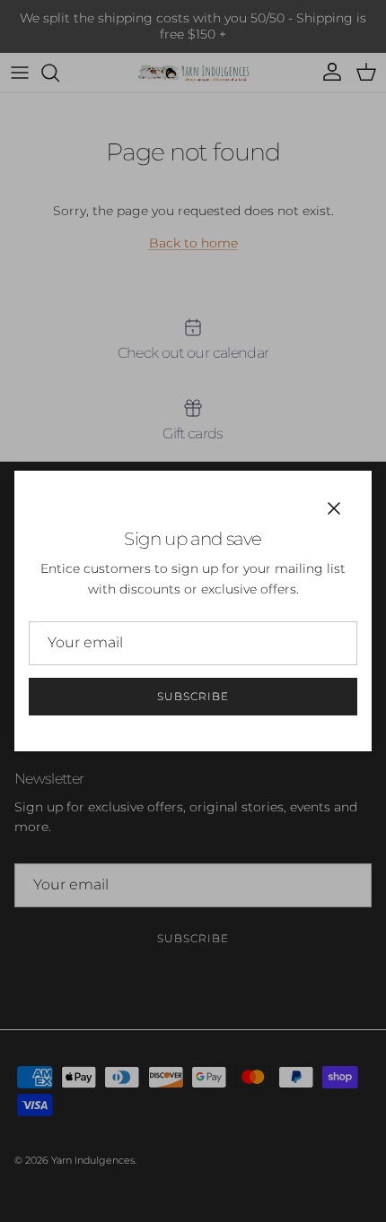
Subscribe (193, 696)
